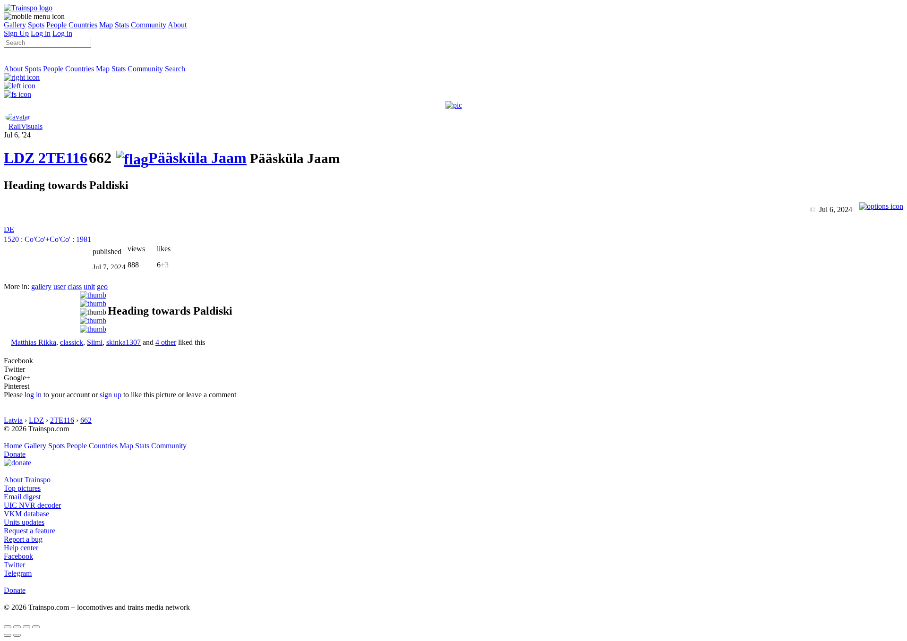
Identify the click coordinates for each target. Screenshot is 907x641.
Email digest (22, 497)
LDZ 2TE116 (45, 157)
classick (71, 342)
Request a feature (29, 531)
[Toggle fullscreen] (26, 626)
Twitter (14, 565)
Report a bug (23, 539)
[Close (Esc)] (7, 626)
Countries (82, 25)
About (177, 25)
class (75, 286)
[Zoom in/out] (36, 626)
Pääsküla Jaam (197, 157)
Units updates (24, 522)
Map (106, 25)
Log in (41, 33)
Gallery (15, 25)
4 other (165, 342)
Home (13, 446)
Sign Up (16, 33)
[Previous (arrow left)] (7, 635)
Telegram (18, 573)
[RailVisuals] (17, 117)
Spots (36, 25)
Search (175, 69)
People (56, 25)
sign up (110, 395)
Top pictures (22, 488)
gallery (41, 286)
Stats (122, 25)
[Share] (17, 626)
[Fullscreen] (17, 94)
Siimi (95, 342)
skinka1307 (123, 342)
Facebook (18, 556)
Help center (21, 548)
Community (148, 25)
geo (102, 286)
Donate (15, 454)
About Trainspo (27, 480)
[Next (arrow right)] (17, 635)
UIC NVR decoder (32, 505)
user (59, 286)
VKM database (26, 514)
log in (33, 395)
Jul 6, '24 (17, 135)
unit (89, 286)
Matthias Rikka (33, 342)
